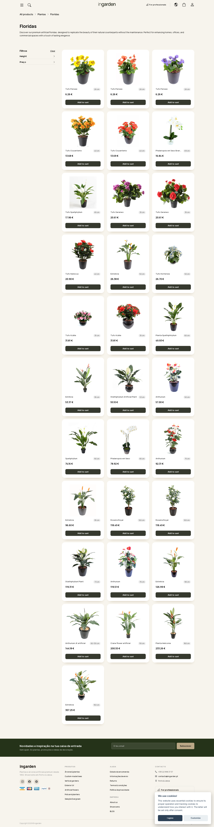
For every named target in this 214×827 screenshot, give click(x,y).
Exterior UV (69, 785)
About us (113, 802)
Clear (52, 51)
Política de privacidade (119, 790)
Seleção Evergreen (73, 799)
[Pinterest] (36, 781)
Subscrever (185, 746)
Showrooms (115, 807)
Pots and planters (72, 794)
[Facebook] (29, 781)
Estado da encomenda (119, 772)
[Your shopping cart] (183, 4)
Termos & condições (118, 785)
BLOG (112, 811)
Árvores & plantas (72, 772)
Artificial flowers (72, 790)
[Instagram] (22, 781)
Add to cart (83, 102)
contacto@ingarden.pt (168, 776)
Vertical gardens (72, 781)
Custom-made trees (73, 776)
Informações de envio (119, 776)
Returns (113, 781)
